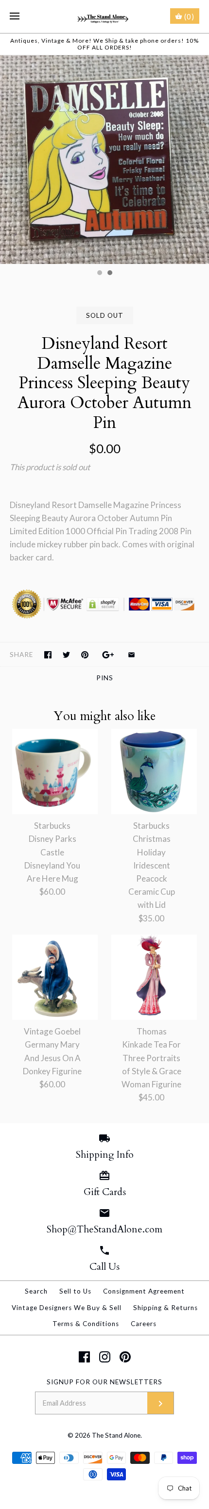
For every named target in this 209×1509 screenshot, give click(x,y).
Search (36, 1291)
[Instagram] (104, 1356)
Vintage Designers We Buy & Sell (67, 1308)
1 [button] (99, 274)
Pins (104, 678)
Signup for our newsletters (104, 1382)
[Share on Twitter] (66, 654)
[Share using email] (131, 654)
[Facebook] (84, 1356)
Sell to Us (75, 1291)
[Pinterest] (125, 1356)
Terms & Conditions (85, 1324)
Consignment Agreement (144, 1291)
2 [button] (109, 274)
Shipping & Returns (165, 1308)
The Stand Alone (116, 1435)
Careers (144, 1324)
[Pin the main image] (84, 654)
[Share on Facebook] (48, 654)
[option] (104, 159)
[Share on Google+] (108, 654)
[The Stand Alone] (105, 16)
